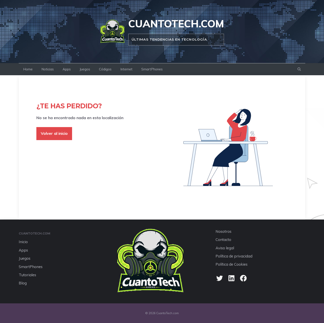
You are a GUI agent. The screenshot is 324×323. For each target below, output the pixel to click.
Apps (67, 69)
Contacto (223, 239)
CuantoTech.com (176, 23)
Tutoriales (27, 274)
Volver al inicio (54, 133)
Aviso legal (225, 248)
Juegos (85, 69)
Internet (126, 69)
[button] (299, 69)
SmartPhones (152, 69)
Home (28, 69)
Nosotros (223, 231)
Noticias (47, 69)
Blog (23, 283)
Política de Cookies (232, 264)
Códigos (105, 69)
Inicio (23, 241)
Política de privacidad (234, 256)
